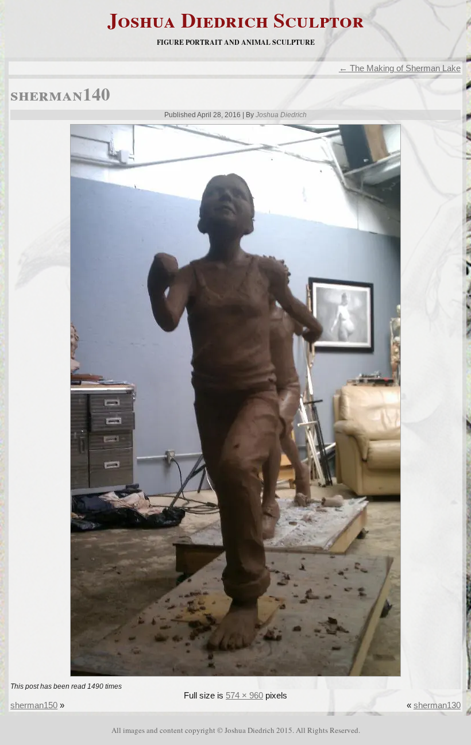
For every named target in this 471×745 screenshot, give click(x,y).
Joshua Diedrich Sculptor (235, 19)
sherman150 (33, 705)
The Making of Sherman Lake (400, 68)
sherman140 (60, 93)
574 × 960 (244, 695)
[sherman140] (235, 677)
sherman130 (437, 705)
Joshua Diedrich (281, 115)
